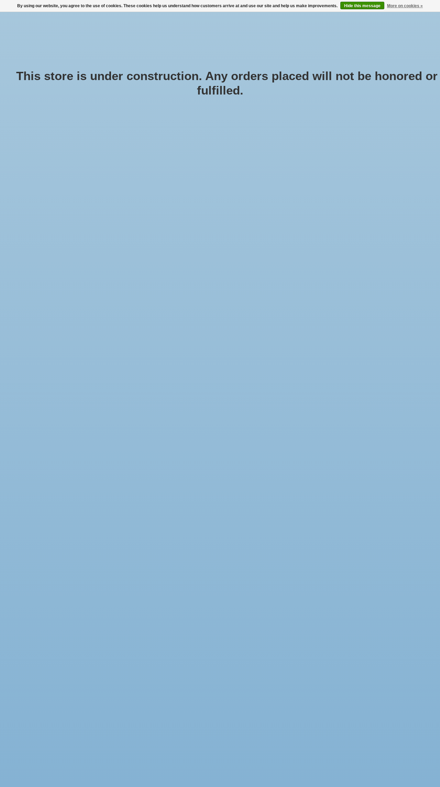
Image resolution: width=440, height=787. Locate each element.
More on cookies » (405, 5)
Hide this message (362, 5)
